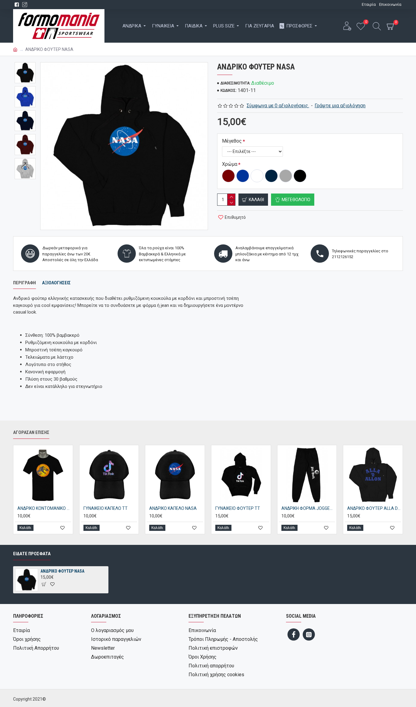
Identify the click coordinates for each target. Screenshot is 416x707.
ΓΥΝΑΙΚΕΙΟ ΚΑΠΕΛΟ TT (105, 508)
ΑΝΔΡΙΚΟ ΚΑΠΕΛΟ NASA (173, 508)
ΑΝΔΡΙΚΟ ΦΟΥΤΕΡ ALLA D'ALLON (374, 508)
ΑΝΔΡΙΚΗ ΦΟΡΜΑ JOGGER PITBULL (308, 508)
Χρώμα (229, 164)
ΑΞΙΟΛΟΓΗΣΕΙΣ (56, 283)
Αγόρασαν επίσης (31, 432)
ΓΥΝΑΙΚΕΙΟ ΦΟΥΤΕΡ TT (237, 508)
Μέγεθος (232, 141)
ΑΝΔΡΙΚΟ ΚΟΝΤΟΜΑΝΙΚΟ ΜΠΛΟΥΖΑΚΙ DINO (44, 508)
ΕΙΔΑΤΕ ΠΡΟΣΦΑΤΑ (32, 553)
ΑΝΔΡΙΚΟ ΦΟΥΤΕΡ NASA (62, 571)
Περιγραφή (24, 283)
